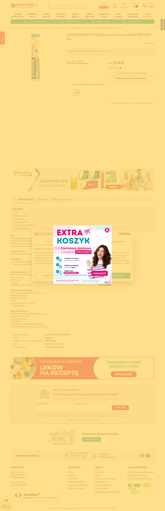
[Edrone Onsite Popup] (82, 255)
